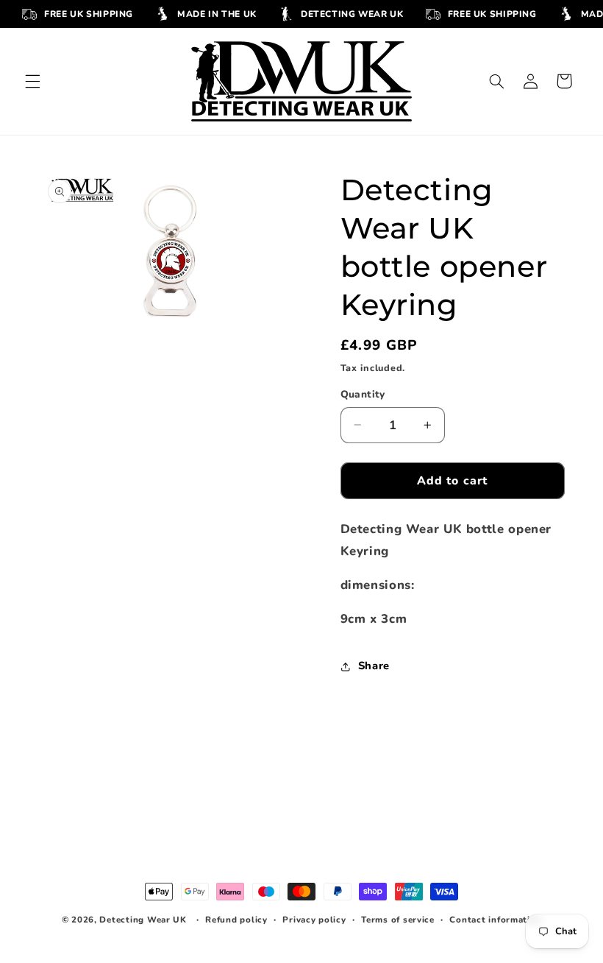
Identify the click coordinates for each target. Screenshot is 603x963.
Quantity (362, 394)
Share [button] (374, 665)
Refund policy (236, 919)
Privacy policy (314, 919)
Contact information (495, 919)
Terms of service (398, 919)
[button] (32, 81)
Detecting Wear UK (143, 919)
